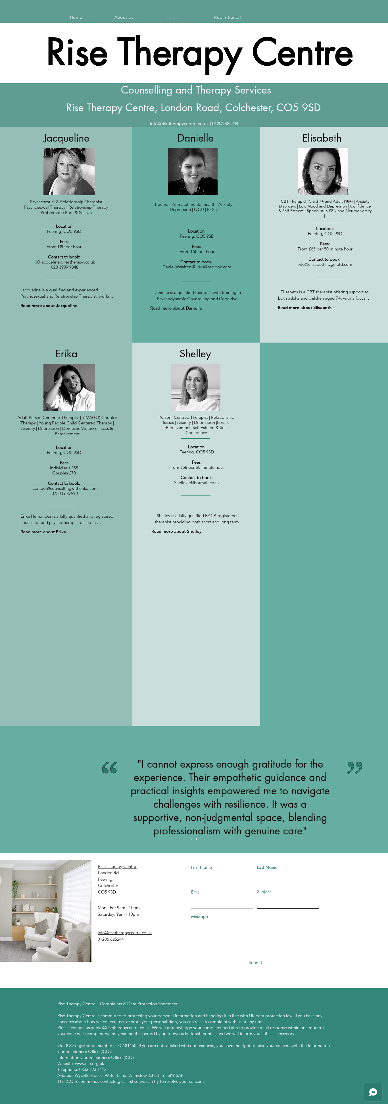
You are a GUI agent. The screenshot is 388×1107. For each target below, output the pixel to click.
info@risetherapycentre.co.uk (179, 123)
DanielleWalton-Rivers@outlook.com (196, 267)
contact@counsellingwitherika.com (65, 488)
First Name (201, 867)
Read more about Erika (43, 531)
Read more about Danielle (176, 308)
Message (199, 916)
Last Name (267, 867)
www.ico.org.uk (89, 1063)
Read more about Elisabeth (305, 307)
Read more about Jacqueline (49, 305)
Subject (264, 892)
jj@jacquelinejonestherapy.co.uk (65, 262)
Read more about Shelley (176, 531)
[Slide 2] (196, 839)
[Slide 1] (191, 839)
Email (196, 892)
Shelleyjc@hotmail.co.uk (197, 482)
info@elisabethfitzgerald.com (325, 264)
